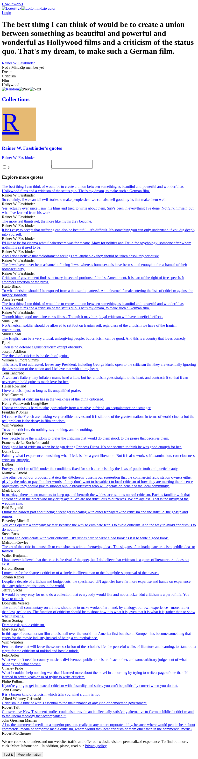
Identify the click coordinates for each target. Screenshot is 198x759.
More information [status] (29, 754)
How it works (12, 4)
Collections (15, 99)
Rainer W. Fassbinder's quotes (32, 148)
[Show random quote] (10, 89)
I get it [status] (8, 754)
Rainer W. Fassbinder (18, 63)
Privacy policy (95, 746)
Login (6, 13)
